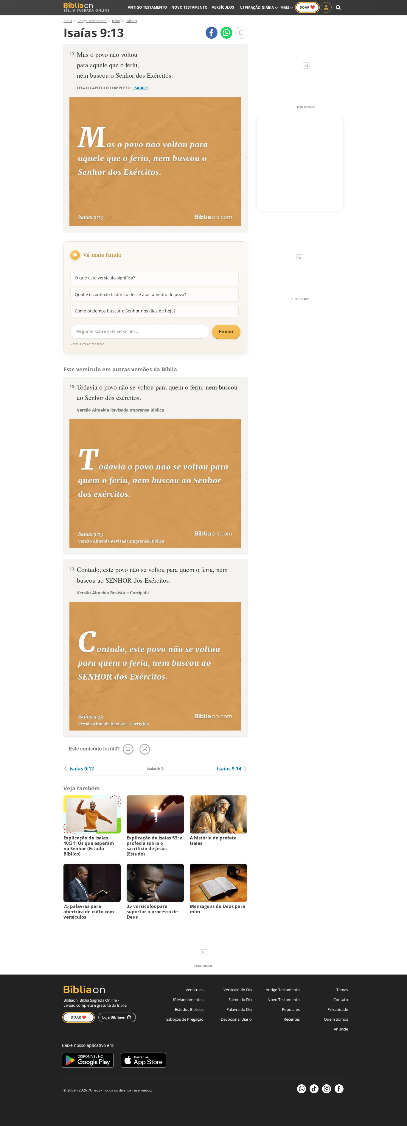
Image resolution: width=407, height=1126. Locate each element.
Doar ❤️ (78, 1017)
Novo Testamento (189, 7)
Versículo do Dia (237, 989)
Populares (291, 1009)
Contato (340, 999)
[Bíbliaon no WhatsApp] (301, 1088)
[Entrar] (326, 7)
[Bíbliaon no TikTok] (314, 1088)
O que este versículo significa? (105, 278)
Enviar (226, 331)
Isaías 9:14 (229, 768)
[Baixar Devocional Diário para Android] (88, 1061)
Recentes (292, 1019)
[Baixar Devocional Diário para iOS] (143, 1061)
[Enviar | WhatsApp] (226, 33)
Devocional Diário (236, 1019)
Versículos (223, 7)
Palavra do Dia (239, 1009)
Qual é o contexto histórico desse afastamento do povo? (130, 294)
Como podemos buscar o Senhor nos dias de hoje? (125, 311)
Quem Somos (336, 1019)
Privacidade (337, 1009)
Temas (342, 989)
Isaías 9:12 (81, 768)
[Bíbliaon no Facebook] (339, 1088)
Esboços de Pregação (185, 1019)
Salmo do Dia (240, 999)
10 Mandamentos (188, 999)
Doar (307, 7)
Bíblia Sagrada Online (86, 10)
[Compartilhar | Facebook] (212, 33)
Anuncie (341, 1029)
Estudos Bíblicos (189, 1009)
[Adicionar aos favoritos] (241, 33)
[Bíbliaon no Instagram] (326, 1088)
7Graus (94, 1090)
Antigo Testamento (147, 7)
